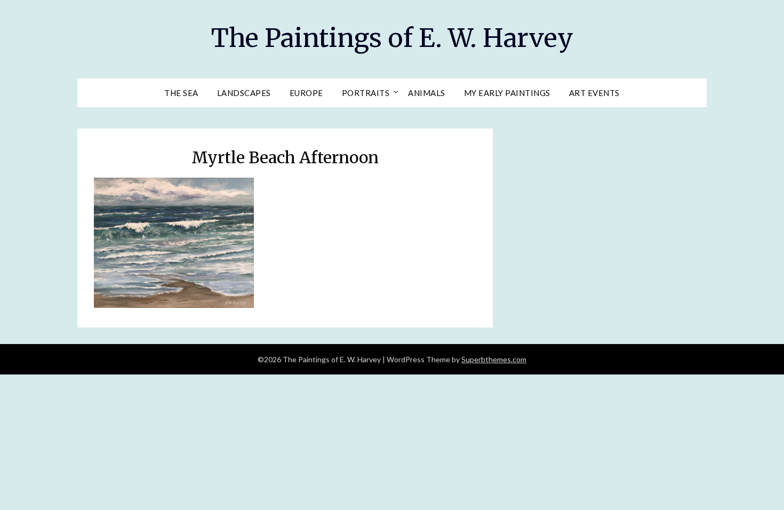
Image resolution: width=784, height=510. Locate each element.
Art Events (594, 93)
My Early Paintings (507, 93)
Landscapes (244, 93)
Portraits (366, 93)
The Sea (181, 93)
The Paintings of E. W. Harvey (392, 38)
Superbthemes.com (493, 359)
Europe (306, 93)
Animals (426, 93)
